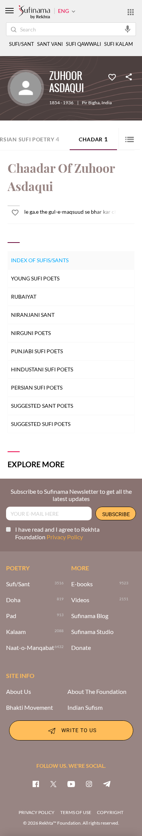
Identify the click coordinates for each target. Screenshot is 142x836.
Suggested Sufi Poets (40, 424)
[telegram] (107, 784)
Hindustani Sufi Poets (42, 369)
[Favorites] (112, 76)
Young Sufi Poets (35, 278)
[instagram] (89, 784)
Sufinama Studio (92, 632)
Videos (80, 600)
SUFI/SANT (21, 44)
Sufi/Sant (18, 584)
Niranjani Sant (33, 315)
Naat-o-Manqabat (30, 648)
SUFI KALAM (118, 44)
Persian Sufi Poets (36, 387)
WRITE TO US (79, 730)
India (106, 102)
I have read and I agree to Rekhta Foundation (57, 533)
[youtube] (71, 784)
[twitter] (53, 784)
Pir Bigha (91, 102)
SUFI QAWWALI (83, 44)
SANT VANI (50, 44)
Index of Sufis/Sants (40, 260)
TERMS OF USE (75, 812)
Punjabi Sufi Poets (37, 351)
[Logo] (34, 12)
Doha (13, 600)
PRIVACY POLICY (37, 812)
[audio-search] (128, 29)
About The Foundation (96, 692)
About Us (18, 692)
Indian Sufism (85, 707)
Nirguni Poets (31, 333)
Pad (11, 616)
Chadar (93, 138)
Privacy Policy (65, 536)
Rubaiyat (23, 296)
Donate (81, 648)
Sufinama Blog (89, 616)
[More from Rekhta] (131, 12)
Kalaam (16, 632)
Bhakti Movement (29, 707)
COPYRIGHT (110, 812)
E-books (82, 584)
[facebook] (36, 784)
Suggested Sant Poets (42, 405)
